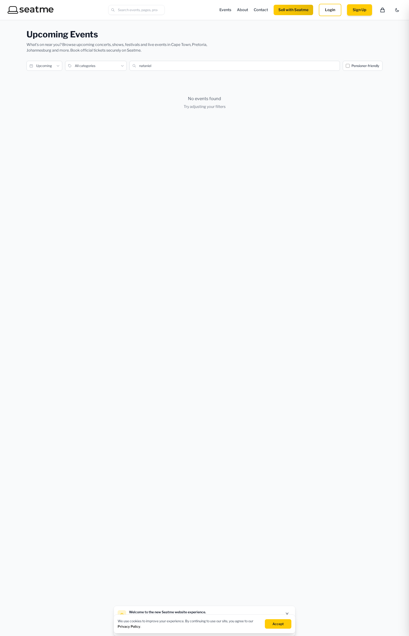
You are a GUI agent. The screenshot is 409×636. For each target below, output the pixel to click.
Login (330, 10)
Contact (261, 10)
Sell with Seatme (293, 10)
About (242, 10)
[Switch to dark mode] (397, 10)
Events (225, 10)
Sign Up (359, 10)
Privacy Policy (129, 626)
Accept (278, 624)
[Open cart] (382, 10)
